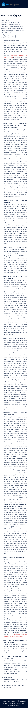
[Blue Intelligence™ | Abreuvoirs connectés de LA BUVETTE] (10, 3)
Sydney (18, 705)
